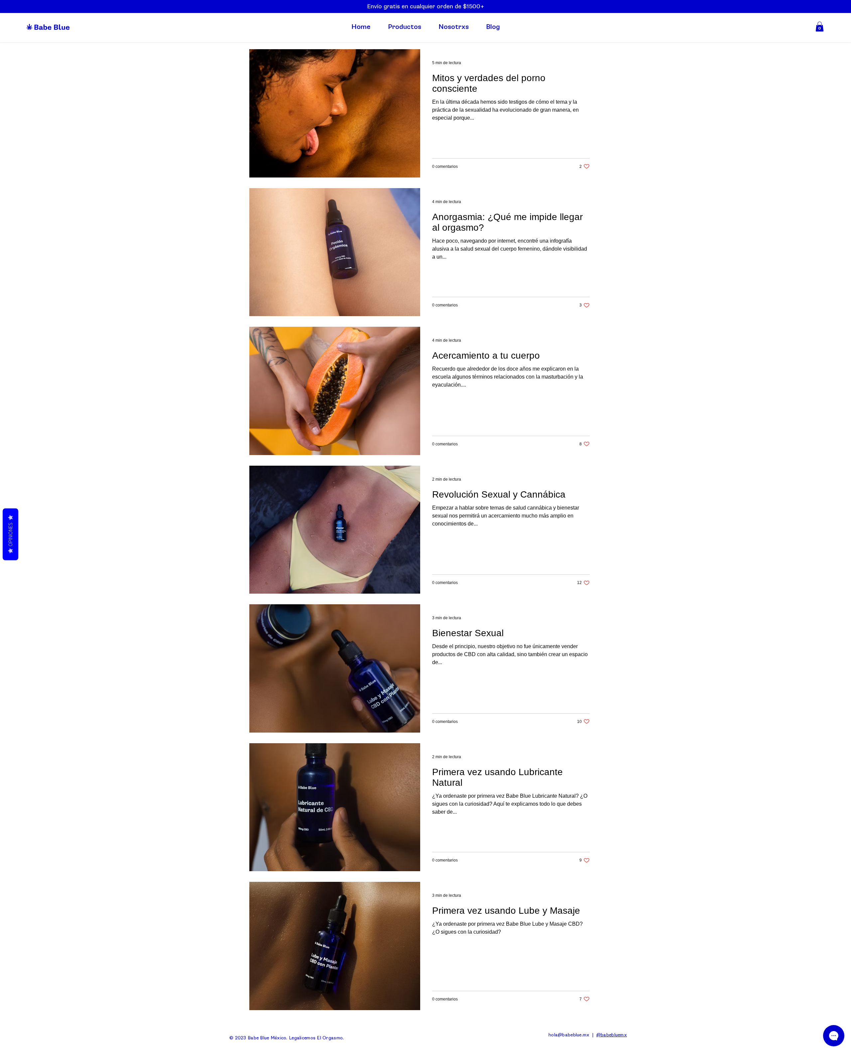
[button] (819, 27)
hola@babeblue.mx (568, 1035)
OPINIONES (10, 534)
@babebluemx (611, 1035)
